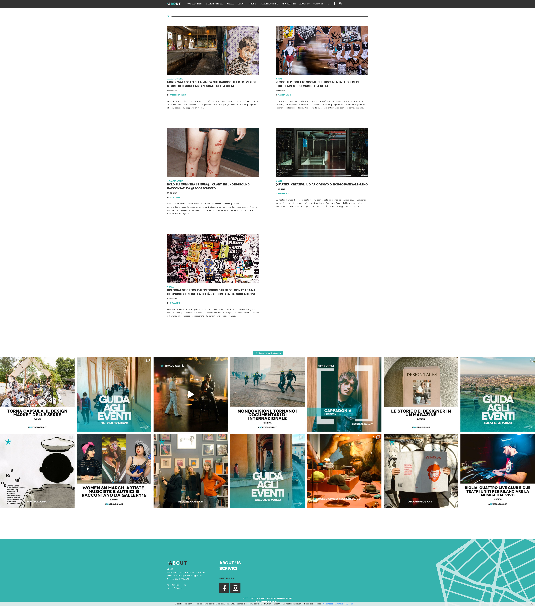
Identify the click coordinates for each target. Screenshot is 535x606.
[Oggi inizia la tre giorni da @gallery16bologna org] (114, 471)
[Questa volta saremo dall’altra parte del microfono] (191, 471)
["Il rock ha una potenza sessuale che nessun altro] (344, 394)
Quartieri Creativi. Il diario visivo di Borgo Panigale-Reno (322, 184)
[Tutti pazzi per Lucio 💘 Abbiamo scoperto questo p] (421, 471)
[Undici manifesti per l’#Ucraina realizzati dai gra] (37, 471)
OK (352, 604)
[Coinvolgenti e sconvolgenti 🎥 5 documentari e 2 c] (267, 394)
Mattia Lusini (284, 95)
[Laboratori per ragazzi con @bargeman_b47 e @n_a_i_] (497, 471)
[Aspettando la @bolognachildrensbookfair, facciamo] (497, 394)
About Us (230, 563)
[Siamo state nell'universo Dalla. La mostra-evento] (344, 471)
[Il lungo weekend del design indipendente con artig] (37, 394)
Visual (279, 79)
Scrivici (228, 568)
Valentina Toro (178, 95)
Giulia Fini (175, 303)
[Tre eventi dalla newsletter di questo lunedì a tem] (267, 471)
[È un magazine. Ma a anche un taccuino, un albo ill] (421, 394)
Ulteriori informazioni (335, 604)
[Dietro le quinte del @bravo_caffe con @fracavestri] (191, 394)
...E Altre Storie (175, 79)
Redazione (175, 197)
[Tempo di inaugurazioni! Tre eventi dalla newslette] (114, 394)
